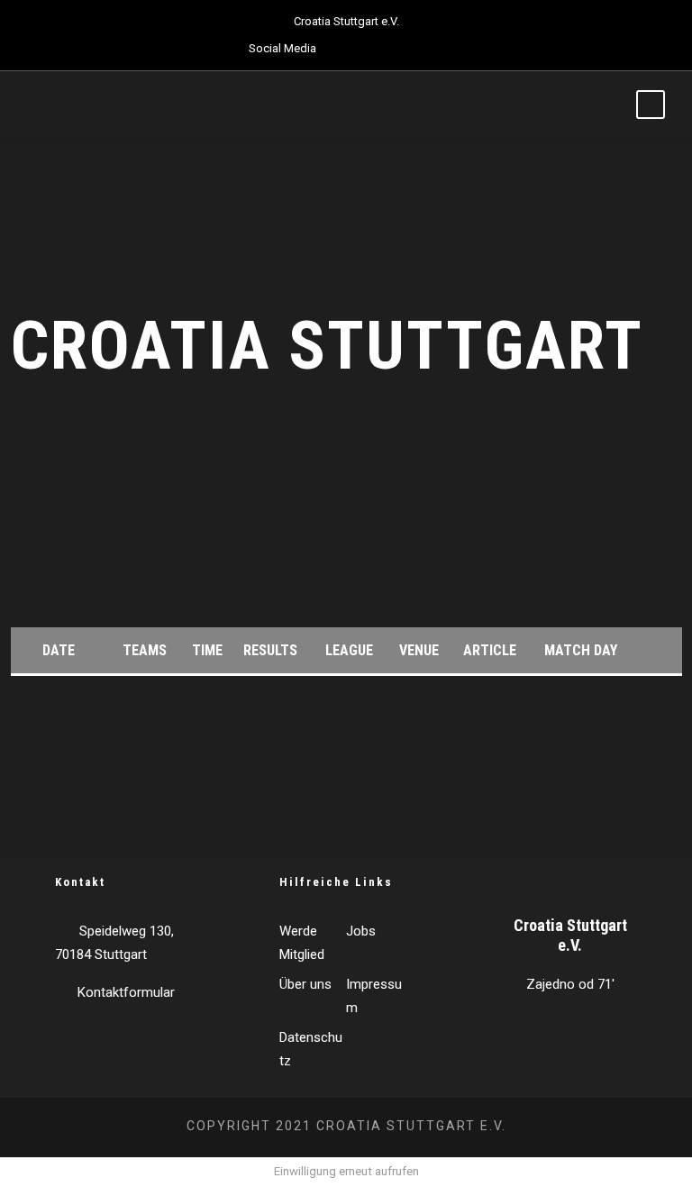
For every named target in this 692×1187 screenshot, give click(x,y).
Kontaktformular (126, 992)
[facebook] (343, 48)
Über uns (305, 984)
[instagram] (437, 48)
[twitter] (374, 48)
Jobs (361, 931)
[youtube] (406, 48)
